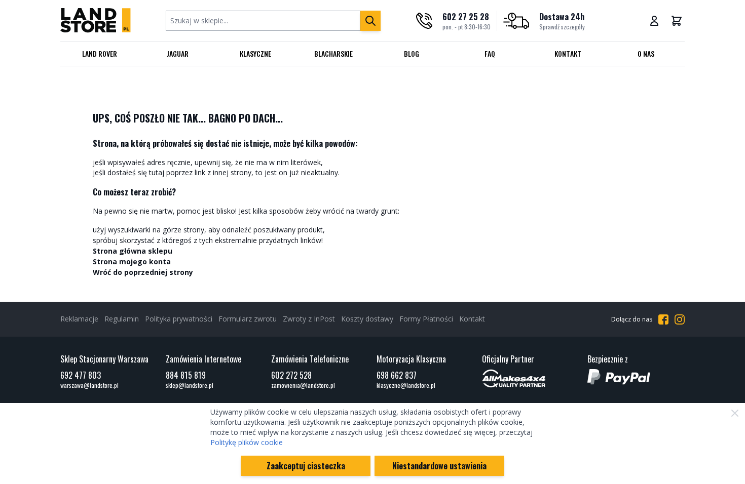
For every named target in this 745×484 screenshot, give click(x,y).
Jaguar (178, 53)
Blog (411, 53)
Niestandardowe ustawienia (439, 466)
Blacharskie (333, 53)
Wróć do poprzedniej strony (143, 272)
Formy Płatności (426, 319)
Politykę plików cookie (246, 442)
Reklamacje (79, 319)
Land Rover (99, 53)
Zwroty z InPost (309, 319)
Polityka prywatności (178, 319)
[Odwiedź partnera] (530, 378)
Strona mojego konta (132, 261)
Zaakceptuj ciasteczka (306, 466)
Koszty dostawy (367, 319)
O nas (646, 53)
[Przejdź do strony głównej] (95, 20)
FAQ (490, 53)
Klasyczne (255, 53)
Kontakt (567, 53)
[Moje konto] (654, 21)
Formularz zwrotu (247, 319)
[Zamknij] (735, 413)
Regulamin (121, 319)
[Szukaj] (370, 21)
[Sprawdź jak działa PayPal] (636, 377)
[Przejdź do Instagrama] (680, 319)
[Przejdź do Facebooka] (663, 319)
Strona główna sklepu (132, 251)
